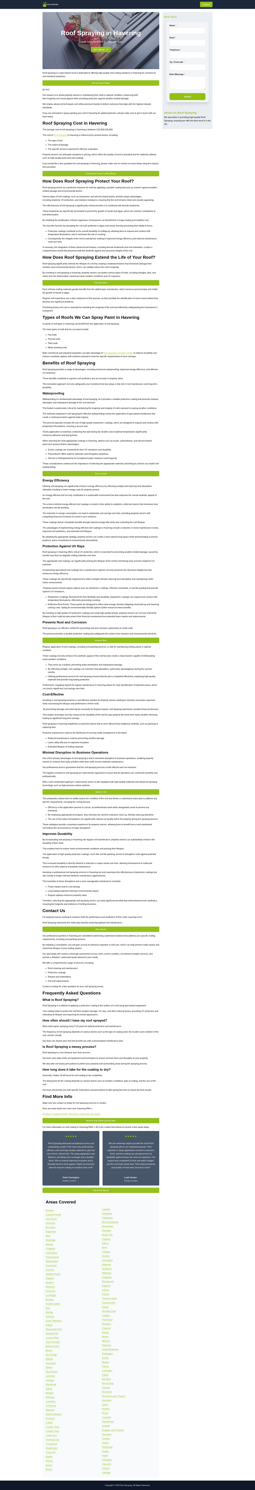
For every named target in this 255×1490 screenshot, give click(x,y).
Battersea (106, 1264)
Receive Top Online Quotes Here (101, 1121)
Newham (50, 1270)
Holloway (50, 1397)
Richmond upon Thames (113, 1396)
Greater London (53, 1304)
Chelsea (106, 1252)
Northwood (107, 1447)
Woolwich (50, 1287)
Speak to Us (100, 792)
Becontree (95, 1114)
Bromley (50, 1299)
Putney (105, 1307)
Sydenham (107, 1213)
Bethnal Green (52, 1346)
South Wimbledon (110, 1349)
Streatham (107, 1269)
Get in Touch (101, 474)
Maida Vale (107, 1235)
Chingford (50, 1248)
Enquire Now (101, 640)
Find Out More (100, 283)
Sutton (105, 1405)
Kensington (107, 1260)
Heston (105, 1443)
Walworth (50, 1410)
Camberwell (51, 1444)
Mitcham (106, 1341)
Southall (106, 1426)
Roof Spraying (60, 135)
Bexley (49, 1350)
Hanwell (106, 1388)
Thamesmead (52, 1257)
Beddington (107, 1354)
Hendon (106, 1256)
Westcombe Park (54, 1329)
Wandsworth (108, 1281)
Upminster (85, 1114)
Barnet (49, 1465)
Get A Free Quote (101, 1190)
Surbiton (106, 1438)
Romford (46, 1114)
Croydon (106, 1315)
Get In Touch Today (101, 83)
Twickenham (108, 1421)
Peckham (50, 1418)
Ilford (48, 1236)
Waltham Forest (53, 1274)
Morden (105, 1362)
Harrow (105, 1366)
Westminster (51, 1448)
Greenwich (51, 1363)
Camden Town (52, 1427)
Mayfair (49, 1457)
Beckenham (107, 1226)
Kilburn (105, 1243)
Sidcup (49, 1389)
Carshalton (107, 1371)
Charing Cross (52, 1440)
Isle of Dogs (51, 1355)
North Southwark (53, 1414)
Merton (105, 1337)
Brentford (106, 1379)
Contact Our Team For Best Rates (101, 173)
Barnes (105, 1332)
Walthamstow (52, 1261)
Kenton (105, 1358)
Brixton (49, 1469)
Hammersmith (108, 1303)
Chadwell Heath (59, 1114)
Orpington (106, 1230)
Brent (104, 1247)
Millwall (49, 1359)
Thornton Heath (109, 1298)
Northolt (105, 1409)
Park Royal (107, 1320)
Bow (48, 1308)
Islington (50, 1393)
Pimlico (49, 1461)
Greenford (106, 1400)
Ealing (105, 1375)
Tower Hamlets (53, 1342)
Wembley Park (109, 1311)
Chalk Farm (51, 1435)
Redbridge (51, 1240)
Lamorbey (50, 1376)
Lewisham (50, 1401)
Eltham (49, 1367)
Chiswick (106, 1328)
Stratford (50, 1282)
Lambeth (106, 1209)
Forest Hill (50, 1452)
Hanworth (106, 1464)
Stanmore (106, 1345)
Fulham (105, 1290)
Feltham (106, 1468)
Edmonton (50, 1291)
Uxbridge (106, 1472)
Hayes (105, 1455)
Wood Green (52, 1372)
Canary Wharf (52, 1338)
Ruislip (105, 1451)
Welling (49, 1312)
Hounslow (107, 1434)
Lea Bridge (51, 1295)
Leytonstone (51, 1253)
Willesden (106, 1273)
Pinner (105, 1413)
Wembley (106, 1324)
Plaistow (50, 1278)
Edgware (106, 1286)
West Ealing (107, 1383)
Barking (49, 1244)
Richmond (107, 1392)
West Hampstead (110, 1222)
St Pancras (51, 1406)
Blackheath (51, 1384)
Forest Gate (51, 1265)
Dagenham (51, 1232)
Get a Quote (99, 49)
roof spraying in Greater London (118, 353)
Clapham (106, 1239)
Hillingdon (107, 1460)
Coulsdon (106, 1417)
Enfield (49, 1325)
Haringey (50, 1380)
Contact (206, 4)
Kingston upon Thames (113, 1430)
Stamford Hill (52, 1333)
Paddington (107, 1218)
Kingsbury (107, 1277)
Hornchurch (73, 1114)
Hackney (50, 1316)
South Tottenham (54, 1321)
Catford (49, 1423)
